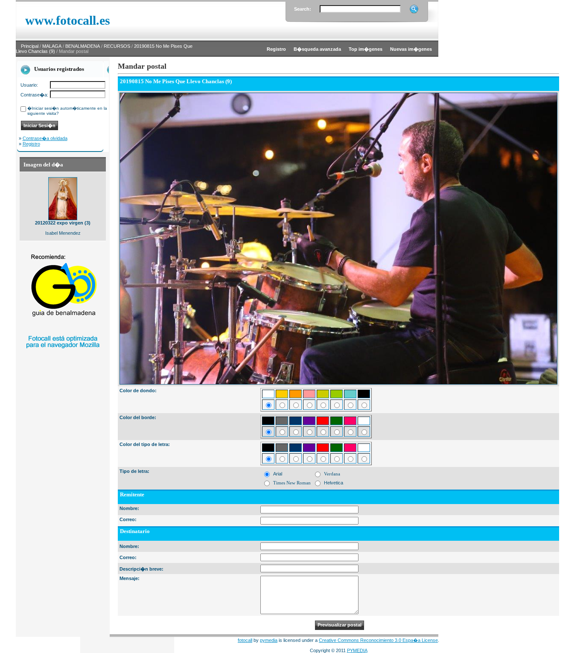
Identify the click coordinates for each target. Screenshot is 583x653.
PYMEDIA (357, 650)
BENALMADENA (82, 46)
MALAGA (51, 46)
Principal (29, 46)
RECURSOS (117, 46)
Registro (31, 143)
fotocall (245, 640)
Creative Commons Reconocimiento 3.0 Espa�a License (378, 640)
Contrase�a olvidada (45, 138)
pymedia (268, 640)
